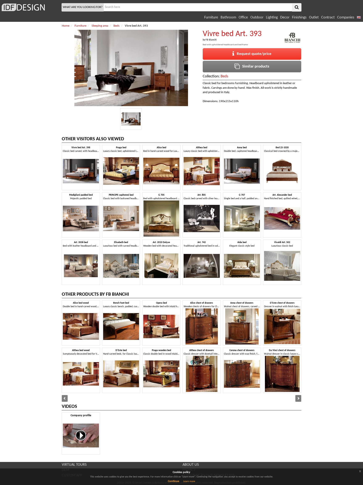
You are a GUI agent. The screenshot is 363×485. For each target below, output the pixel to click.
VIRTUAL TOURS (74, 465)
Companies (345, 18)
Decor (284, 18)
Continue (173, 481)
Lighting (272, 18)
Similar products (254, 67)
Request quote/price (252, 54)
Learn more (189, 481)
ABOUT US (191, 465)
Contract (328, 18)
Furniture (211, 18)
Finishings (299, 18)
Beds (224, 76)
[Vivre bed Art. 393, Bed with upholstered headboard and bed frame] (131, 119)
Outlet (314, 18)
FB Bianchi (211, 40)
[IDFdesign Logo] (30, 7)
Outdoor (256, 18)
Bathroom (228, 18)
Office (243, 18)
